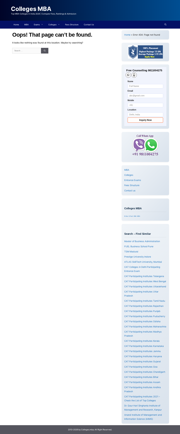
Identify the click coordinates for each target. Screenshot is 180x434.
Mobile (131, 100)
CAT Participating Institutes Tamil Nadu (144, 301)
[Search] (44, 51)
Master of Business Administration (142, 241)
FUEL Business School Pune (138, 246)
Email (130, 91)
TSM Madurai (131, 251)
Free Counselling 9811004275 (144, 70)
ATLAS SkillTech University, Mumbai (143, 262)
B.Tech (131, 216)
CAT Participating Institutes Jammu (142, 351)
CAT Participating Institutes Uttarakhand (145, 286)
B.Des (126, 216)
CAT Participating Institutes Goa (140, 366)
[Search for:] (26, 50)
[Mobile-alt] (134, 75)
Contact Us (89, 24)
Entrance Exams (132, 180)
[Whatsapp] (128, 75)
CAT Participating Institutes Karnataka (144, 346)
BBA (135, 216)
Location (132, 110)
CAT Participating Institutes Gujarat (142, 361)
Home (16, 24)
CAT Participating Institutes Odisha (142, 321)
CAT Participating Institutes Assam (142, 382)
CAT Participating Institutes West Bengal (145, 281)
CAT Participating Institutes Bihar (141, 377)
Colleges (52, 24)
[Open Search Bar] (165, 25)
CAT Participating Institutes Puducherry (144, 316)
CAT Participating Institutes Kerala (142, 341)
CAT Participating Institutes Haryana (143, 356)
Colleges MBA (31, 8)
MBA (26, 24)
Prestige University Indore (137, 256)
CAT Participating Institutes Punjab (142, 311)
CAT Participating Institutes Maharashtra (145, 326)
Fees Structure (72, 24)
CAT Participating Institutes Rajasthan (144, 306)
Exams (37, 24)
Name (130, 81)
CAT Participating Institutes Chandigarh (144, 372)
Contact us (129, 190)
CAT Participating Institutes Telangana (144, 276)
